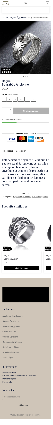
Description (21, 151)
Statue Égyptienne (10, 357)
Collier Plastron (9, 331)
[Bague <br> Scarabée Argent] (21, 231)
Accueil (5, 17)
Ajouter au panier (31, 111)
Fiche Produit (7, 151)
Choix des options (21, 268)
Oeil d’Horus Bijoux (10, 347)
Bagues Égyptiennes (19, 17)
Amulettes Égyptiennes (12, 316)
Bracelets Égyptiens (11, 326)
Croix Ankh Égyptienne (12, 342)
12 (33, 99)
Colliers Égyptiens (10, 337)
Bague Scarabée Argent (11, 257)
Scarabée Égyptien (40, 196)
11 (27, 99)
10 (21, 99)
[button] (10, 109)
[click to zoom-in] (26, 47)
